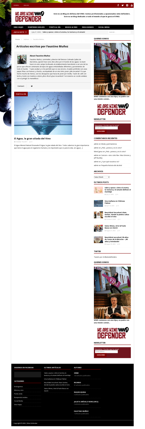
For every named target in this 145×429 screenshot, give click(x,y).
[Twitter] (123, 5)
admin (96, 144)
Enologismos (88, 27)
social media (104, 27)
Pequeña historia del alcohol (111, 165)
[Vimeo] (127, 5)
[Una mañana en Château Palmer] (98, 205)
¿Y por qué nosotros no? (110, 162)
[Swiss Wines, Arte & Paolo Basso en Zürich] (98, 230)
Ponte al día (54, 27)
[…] (81, 148)
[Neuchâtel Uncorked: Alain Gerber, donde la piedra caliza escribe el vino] (98, 217)
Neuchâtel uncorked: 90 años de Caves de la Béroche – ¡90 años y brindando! (116, 239)
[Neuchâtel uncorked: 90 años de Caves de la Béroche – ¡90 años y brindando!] (98, 242)
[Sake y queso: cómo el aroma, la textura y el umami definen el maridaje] (98, 192)
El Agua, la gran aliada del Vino (32, 138)
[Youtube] (132, 5)
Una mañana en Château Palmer (115, 202)
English (26, 5)
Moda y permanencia (109, 144)
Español (16, 5)
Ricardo (77, 382)
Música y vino (18, 390)
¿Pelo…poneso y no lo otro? (111, 148)
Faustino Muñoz (81, 411)
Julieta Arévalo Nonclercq (86, 402)
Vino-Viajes (18, 27)
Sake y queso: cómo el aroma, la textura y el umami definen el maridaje (118, 190)
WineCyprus (98, 151)
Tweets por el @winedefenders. (105, 257)
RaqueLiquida (80, 392)
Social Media (18, 401)
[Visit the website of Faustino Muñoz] (32, 86)
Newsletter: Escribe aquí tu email (107, 125)
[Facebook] (118, 5)
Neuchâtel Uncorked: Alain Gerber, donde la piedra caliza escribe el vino (117, 214)
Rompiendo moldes (36, 27)
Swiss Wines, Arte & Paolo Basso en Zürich (115, 227)
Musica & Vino (71, 27)
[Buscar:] (119, 32)
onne (76, 373)
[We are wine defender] (30, 16)
